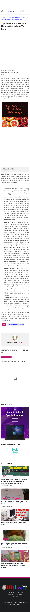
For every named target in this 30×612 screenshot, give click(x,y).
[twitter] (5, 329)
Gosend (5, 539)
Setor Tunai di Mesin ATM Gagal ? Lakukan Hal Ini (15, 503)
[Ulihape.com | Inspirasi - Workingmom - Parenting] (7, 12)
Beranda (3, 17)
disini (3, 320)
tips (4, 497)
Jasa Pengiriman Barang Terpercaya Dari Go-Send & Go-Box (14, 544)
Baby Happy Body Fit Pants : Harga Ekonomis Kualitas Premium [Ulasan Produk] (13, 565)
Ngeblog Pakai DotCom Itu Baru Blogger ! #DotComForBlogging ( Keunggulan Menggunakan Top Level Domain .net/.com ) (14, 481)
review (5, 559)
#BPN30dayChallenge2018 (13, 17)
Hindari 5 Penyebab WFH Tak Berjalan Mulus (13, 523)
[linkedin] (15, 329)
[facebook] (2, 329)
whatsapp (11, 594)
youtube (15, 596)
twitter (20, 592)
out (4, 475)
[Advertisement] (15, 53)
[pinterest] (12, 329)
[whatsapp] (9, 329)
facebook (11, 592)
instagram (20, 594)
